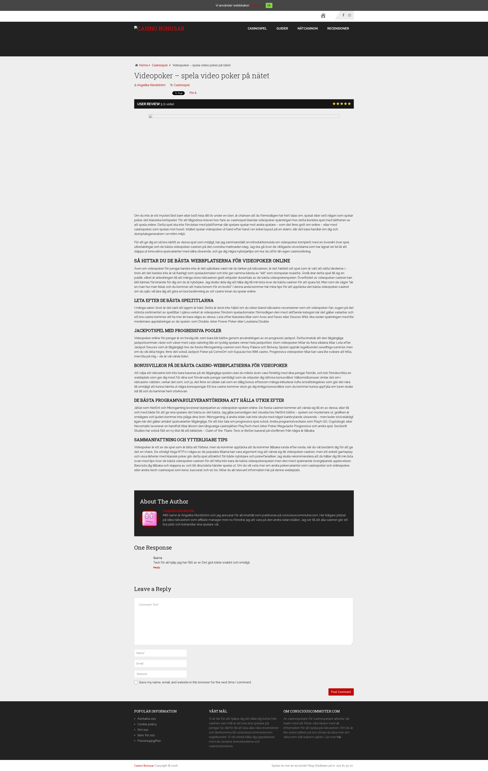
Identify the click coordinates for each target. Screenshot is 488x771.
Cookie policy (147, 724)
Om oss (142, 730)
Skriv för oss (146, 735)
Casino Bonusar (144, 765)
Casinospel (257, 28)
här (339, 737)
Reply (156, 567)
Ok (269, 5)
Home (143, 65)
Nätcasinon (308, 28)
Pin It (193, 93)
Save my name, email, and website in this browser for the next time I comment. (195, 682)
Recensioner (338, 28)
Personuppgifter (149, 741)
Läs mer (256, 5)
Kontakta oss (146, 719)
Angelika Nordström (151, 85)
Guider (282, 28)
